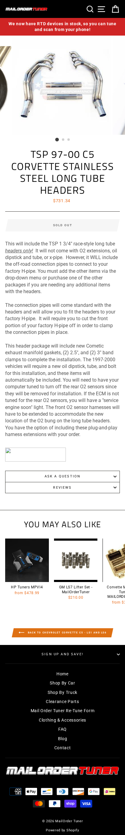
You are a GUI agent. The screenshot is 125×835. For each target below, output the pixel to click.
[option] (62, 27)
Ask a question (62, 476)
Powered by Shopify (62, 830)
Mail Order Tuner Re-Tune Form (63, 710)
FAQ (62, 729)
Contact (62, 747)
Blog (62, 738)
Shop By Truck (62, 692)
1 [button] (57, 139)
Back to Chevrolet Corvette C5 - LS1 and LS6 (66, 632)
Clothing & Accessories (62, 720)
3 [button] (68, 139)
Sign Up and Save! (62, 654)
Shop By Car (62, 683)
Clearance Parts (62, 701)
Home (62, 673)
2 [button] (63, 139)
